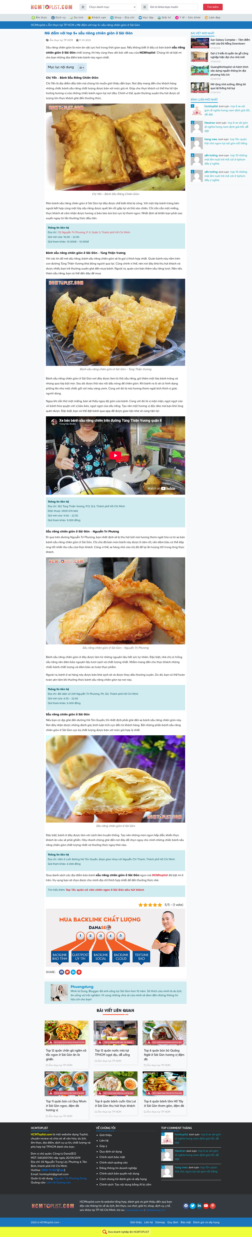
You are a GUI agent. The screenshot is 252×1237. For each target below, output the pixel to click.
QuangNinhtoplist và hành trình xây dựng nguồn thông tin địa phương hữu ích (229, 71)
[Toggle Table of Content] (79, 68)
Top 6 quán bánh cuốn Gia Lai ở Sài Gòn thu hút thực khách (115, 1103)
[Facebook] (186, 1206)
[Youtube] (206, 1206)
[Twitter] (193, 1206)
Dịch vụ (61, 17)
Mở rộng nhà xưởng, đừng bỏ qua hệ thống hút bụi (228, 86)
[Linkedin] (199, 1206)
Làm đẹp (214, 17)
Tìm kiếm (213, 7)
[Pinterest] (213, 1206)
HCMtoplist (38, 25)
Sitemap (160, 1222)
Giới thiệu (105, 1135)
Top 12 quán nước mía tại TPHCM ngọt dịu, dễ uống (112, 1053)
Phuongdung (82, 986)
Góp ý (103, 1146)
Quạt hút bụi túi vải (72, 1222)
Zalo (61, 1170)
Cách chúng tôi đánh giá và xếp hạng (123, 1179)
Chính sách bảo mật (112, 1157)
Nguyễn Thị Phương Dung (70, 1178)
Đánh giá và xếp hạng (206, 1222)
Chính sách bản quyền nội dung (119, 1173)
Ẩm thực (41, 17)
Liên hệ (104, 1140)
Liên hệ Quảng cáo (59, 1182)
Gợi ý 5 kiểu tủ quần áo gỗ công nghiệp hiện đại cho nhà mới (229, 55)
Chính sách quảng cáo (113, 1162)
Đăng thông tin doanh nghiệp (118, 1168)
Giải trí (166, 17)
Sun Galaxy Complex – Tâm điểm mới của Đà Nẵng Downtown (230, 41)
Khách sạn (99, 17)
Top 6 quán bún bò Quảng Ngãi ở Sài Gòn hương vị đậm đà (164, 1055)
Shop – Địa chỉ (124, 17)
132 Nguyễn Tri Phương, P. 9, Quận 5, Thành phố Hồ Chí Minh (94, 232)
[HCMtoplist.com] (51, 6)
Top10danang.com (155, 1210)
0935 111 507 (49, 1170)
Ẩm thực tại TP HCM (61, 25)
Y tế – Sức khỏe (190, 17)
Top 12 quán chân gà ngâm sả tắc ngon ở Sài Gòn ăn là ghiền (66, 1055)
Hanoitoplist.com (135, 1210)
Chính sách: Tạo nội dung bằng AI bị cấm (125, 1184)
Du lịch (78, 17)
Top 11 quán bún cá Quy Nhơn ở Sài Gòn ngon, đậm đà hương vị (66, 1106)
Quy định (172, 1222)
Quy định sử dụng (110, 1151)
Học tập (148, 17)
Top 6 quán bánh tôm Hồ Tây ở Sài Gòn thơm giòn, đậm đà (164, 1103)
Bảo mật (186, 1222)
